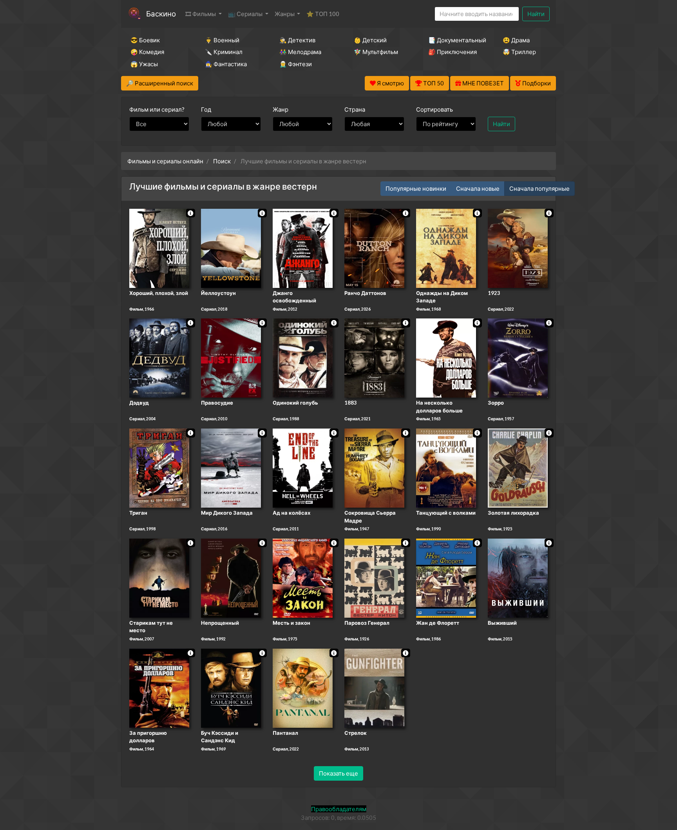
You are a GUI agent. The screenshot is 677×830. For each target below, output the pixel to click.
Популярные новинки (416, 188)
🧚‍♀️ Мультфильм (376, 51)
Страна (354, 109)
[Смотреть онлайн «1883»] (374, 357)
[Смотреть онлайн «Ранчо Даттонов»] (374, 247)
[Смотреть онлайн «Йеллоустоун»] (231, 247)
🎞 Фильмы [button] (201, 13)
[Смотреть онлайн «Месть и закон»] (303, 577)
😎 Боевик (145, 39)
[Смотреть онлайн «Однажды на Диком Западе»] (446, 247)
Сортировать (434, 109)
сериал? (157, 109)
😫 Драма (516, 39)
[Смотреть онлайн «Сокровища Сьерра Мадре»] (374, 467)
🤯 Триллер (519, 51)
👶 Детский (370, 39)
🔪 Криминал (224, 51)
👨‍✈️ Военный (222, 39)
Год (206, 109)
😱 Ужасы (144, 63)
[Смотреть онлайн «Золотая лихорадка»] (518, 467)
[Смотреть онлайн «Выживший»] (518, 577)
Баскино (161, 13)
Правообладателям (338, 808)
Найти (536, 13)
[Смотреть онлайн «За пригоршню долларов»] (159, 687)
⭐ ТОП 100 (322, 13)
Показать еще (338, 773)
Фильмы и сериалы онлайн (165, 161)
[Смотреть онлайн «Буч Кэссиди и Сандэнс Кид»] (231, 687)
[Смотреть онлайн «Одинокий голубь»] (303, 357)
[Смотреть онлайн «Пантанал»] (303, 687)
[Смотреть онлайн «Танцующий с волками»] (446, 467)
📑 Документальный (455, 39)
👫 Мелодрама (300, 51)
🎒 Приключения (452, 51)
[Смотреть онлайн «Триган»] (159, 467)
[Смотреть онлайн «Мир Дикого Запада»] (231, 467)
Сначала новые (478, 188)
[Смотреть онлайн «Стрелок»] (374, 687)
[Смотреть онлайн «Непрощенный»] (231, 577)
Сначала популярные (539, 188)
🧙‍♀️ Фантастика (226, 63)
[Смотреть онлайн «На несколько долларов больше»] (446, 357)
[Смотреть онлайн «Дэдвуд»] (159, 357)
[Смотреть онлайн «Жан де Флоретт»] (446, 577)
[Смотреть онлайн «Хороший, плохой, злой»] (159, 247)
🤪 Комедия (147, 51)
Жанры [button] (285, 13)
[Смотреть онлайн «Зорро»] (518, 357)
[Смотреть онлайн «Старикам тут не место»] (159, 577)
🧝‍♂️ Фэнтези (295, 63)
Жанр (280, 109)
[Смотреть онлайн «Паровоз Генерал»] (374, 577)
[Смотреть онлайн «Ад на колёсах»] (303, 467)
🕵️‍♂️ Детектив (297, 39)
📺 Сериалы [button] (246, 13)
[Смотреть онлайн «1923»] (518, 247)
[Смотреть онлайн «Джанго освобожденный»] (303, 247)
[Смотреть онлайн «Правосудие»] (231, 357)
